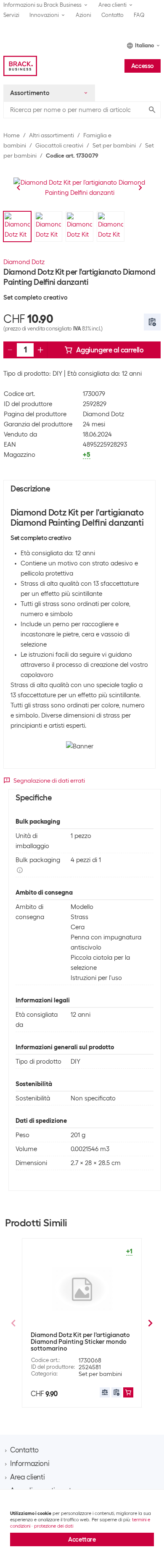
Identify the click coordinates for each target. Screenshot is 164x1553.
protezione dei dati (53, 1526)
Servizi (11, 15)
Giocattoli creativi (59, 145)
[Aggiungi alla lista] (152, 322)
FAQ (139, 15)
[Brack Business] (20, 66)
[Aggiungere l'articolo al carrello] (128, 1392)
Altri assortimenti (51, 135)
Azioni (83, 15)
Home (11, 135)
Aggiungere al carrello (109, 350)
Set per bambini (114, 145)
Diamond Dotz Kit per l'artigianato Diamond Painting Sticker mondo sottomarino (80, 1342)
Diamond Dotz (24, 262)
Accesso (142, 66)
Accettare (81, 1539)
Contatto (112, 15)
